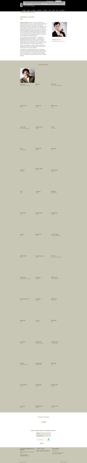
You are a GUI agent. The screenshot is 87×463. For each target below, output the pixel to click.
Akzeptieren (44, 3)
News (57, 10)
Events (50, 10)
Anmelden (58, 1)
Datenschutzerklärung (64, 462)
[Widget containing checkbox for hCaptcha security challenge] (43, 439)
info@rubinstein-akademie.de (24, 455)
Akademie (24, 10)
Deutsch (64, 1)
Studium (28, 10)
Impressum (24, 462)
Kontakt (53, 10)
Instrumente (45, 10)
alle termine (43, 422)
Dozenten (26, 12)
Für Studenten (61, 10)
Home (20, 12)
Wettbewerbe (33, 10)
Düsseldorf (48, 1)
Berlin (52, 1)
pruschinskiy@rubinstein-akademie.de (58, 41)
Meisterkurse (39, 10)
